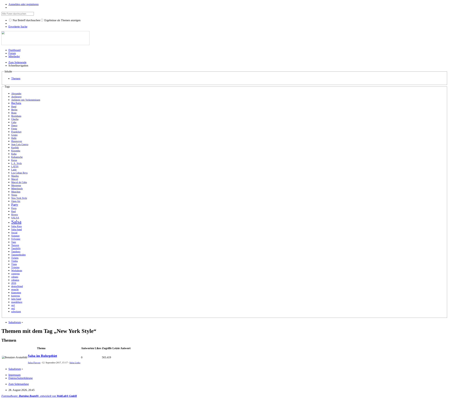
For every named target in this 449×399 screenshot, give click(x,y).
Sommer (15, 235)
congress (15, 273)
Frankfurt (16, 131)
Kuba (13, 154)
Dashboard (14, 50)
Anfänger (16, 96)
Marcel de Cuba (19, 182)
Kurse (14, 160)
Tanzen (15, 245)
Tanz (13, 242)
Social (14, 232)
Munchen (15, 191)
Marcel (14, 179)
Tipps (14, 264)
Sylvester (15, 239)
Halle (13, 138)
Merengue (16, 185)
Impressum (14, 374)
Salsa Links (74, 362)
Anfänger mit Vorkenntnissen (25, 100)
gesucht (15, 289)
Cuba (13, 122)
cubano (14, 277)
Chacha (14, 119)
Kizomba (15, 150)
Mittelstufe (17, 188)
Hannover (16, 141)
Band (13, 106)
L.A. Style (16, 163)
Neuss (14, 195)
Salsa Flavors (34, 362)
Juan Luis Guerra (19, 144)
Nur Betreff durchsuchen (26, 20)
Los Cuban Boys (19, 173)
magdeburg (16, 302)
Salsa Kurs (16, 226)
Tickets (14, 258)
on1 (13, 305)
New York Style (19, 198)
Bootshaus (16, 116)
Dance (14, 125)
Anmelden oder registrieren (23, 4)
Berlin (14, 109)
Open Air (15, 201)
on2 (13, 308)
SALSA (15, 217)
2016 (13, 283)
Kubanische (17, 157)
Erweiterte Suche (17, 26)
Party (14, 204)
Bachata (16, 103)
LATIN (14, 166)
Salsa (16, 221)
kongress (15, 295)
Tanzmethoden (18, 254)
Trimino (15, 267)
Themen (15, 78)
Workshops (16, 270)
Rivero (14, 214)
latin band (16, 299)
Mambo (15, 176)
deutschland (17, 286)
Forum (12, 53)
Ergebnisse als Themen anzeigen (62, 20)
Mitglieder (14, 56)
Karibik (15, 147)
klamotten (16, 292)
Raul (13, 211)
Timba (14, 261)
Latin (13, 169)
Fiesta (14, 128)
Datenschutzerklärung (20, 378)
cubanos (15, 280)
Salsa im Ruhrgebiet (42, 356)
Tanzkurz (15, 251)
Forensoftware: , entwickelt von (39, 395)
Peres (13, 208)
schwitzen (16, 311)
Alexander (16, 93)
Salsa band (16, 229)
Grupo (14, 135)
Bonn (13, 113)
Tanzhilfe (16, 248)
